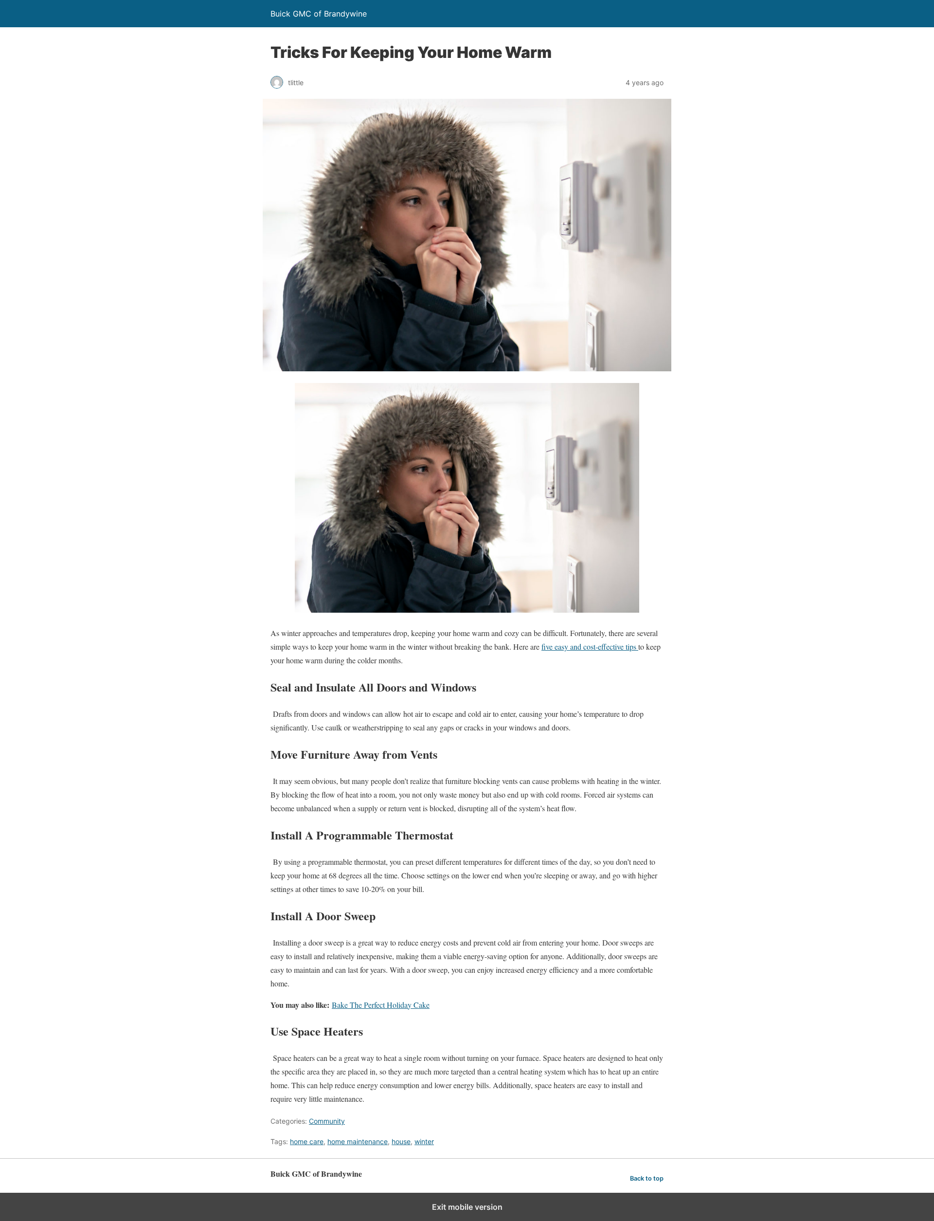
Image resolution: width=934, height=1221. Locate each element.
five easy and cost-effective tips (589, 646)
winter (424, 1141)
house (401, 1141)
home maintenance (357, 1141)
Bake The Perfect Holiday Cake (381, 1005)
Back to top (647, 1178)
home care (306, 1141)
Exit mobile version (467, 1207)
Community (327, 1121)
